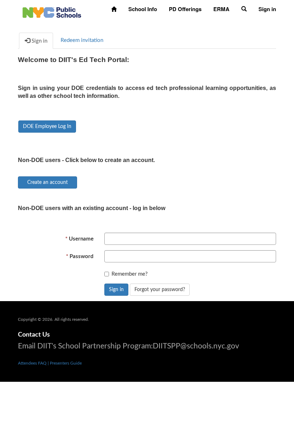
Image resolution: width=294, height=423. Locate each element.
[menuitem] (114, 9)
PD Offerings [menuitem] (185, 9)
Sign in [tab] (38, 41)
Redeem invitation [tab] (82, 40)
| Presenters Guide (65, 363)
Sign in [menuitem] (267, 9)
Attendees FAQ (33, 363)
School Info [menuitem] (142, 9)
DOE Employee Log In (47, 126)
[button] (244, 9)
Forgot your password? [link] (159, 289)
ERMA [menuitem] (221, 9)
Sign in (116, 289)
